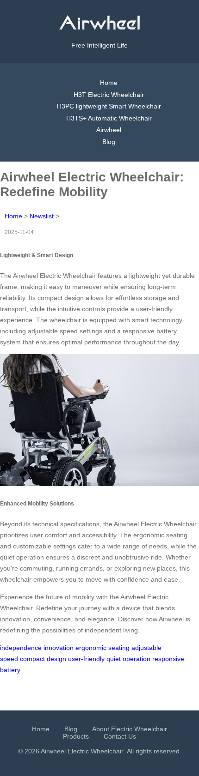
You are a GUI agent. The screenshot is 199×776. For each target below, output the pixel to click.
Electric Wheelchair (96, 751)
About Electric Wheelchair (129, 729)
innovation (59, 647)
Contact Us (120, 736)
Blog (108, 141)
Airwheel (108, 129)
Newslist (42, 216)
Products (76, 736)
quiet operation (128, 658)
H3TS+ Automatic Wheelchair (109, 118)
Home (109, 82)
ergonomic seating (102, 647)
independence (21, 647)
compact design (43, 658)
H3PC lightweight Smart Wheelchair (109, 106)
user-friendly (86, 658)
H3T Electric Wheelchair (109, 94)
